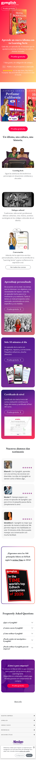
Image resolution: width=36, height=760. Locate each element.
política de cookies (25, 751)
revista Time (17, 560)
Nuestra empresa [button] (7, 715)
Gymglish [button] (4, 720)
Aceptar (29, 755)
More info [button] (18, 702)
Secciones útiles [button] (7, 734)
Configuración (20, 755)
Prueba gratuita (9, 8)
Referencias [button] (5, 730)
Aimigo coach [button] (6, 725)
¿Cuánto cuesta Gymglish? (13, 628)
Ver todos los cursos (18, 267)
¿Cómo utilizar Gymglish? (13, 633)
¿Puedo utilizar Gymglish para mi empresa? (15, 647)
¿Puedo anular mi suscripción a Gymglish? (14, 640)
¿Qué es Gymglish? (10, 622)
